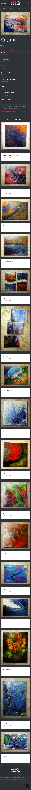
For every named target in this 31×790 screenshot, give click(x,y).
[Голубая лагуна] (15, 375)
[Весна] (15, 454)
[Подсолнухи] (15, 647)
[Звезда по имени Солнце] (15, 136)
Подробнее (3, 784)
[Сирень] (15, 698)
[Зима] (15, 413)
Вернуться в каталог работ (8, 111)
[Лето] (15, 495)
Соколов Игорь (5, 54)
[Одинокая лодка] (15, 245)
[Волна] (15, 607)
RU (5, 3)
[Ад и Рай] (15, 328)
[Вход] (28, 3)
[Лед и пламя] (15, 281)
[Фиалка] (15, 741)
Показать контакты (15, 49)
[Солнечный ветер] (15, 210)
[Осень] (15, 535)
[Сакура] (15, 175)
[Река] (15, 573)
